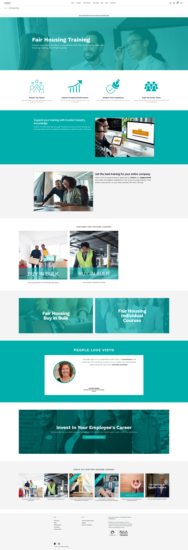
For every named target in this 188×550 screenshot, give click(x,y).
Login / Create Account (88, 520)
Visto (59, 546)
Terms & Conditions (87, 525)
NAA (55, 522)
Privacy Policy (57, 529)
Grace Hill (56, 520)
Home (5, 8)
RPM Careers (57, 525)
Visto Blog (56, 527)
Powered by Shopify (64, 546)
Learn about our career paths (94, 437)
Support (84, 522)
